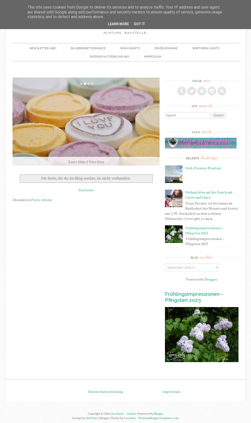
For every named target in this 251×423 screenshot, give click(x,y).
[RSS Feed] (221, 91)
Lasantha (130, 418)
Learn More (118, 24)
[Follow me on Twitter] (191, 91)
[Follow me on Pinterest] (201, 91)
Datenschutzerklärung (109, 56)
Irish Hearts (130, 48)
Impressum (152, 56)
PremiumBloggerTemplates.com (158, 418)
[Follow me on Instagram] (211, 91)
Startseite (86, 190)
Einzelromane (166, 48)
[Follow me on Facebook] (181, 91)
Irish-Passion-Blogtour (203, 168)
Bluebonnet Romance (88, 48)
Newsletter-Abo (42, 48)
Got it (139, 24)
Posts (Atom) (41, 199)
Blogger (211, 279)
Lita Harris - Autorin (123, 413)
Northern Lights (205, 48)
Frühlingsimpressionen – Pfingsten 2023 (194, 297)
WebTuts (92, 418)
